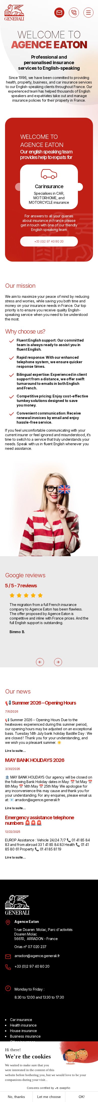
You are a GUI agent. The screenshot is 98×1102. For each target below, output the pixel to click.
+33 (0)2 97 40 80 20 (49, 241)
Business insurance (25, 1036)
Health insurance (23, 1025)
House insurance (23, 1031)
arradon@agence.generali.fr (37, 956)
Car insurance (21, 1019)
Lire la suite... (15, 751)
